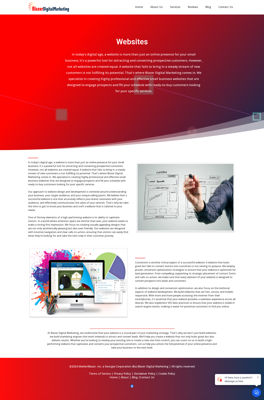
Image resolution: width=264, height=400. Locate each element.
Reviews (193, 7)
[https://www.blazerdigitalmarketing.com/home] (48, 6)
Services (175, 7)
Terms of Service (100, 373)
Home (139, 7)
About (125, 377)
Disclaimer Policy (144, 373)
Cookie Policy (166, 373)
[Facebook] (132, 386)
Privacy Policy (122, 373)
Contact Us (225, 7)
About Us (156, 7)
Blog (208, 7)
